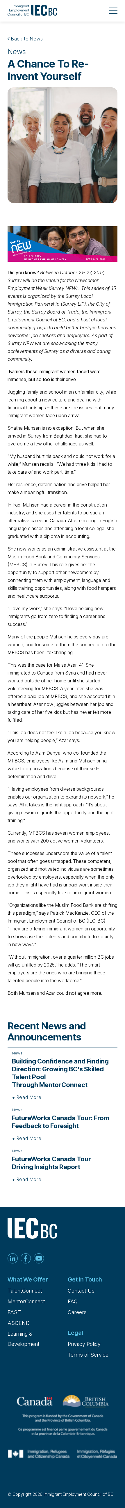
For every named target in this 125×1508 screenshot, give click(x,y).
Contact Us (81, 1291)
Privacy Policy (84, 1344)
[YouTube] (39, 1259)
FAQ (73, 1301)
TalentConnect (25, 1291)
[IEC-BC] (32, 11)
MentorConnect (26, 1301)
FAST (14, 1312)
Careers (77, 1312)
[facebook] (26, 1259)
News (17, 51)
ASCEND (19, 1323)
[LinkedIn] (13, 1259)
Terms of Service (88, 1355)
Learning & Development (24, 1339)
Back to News (26, 39)
